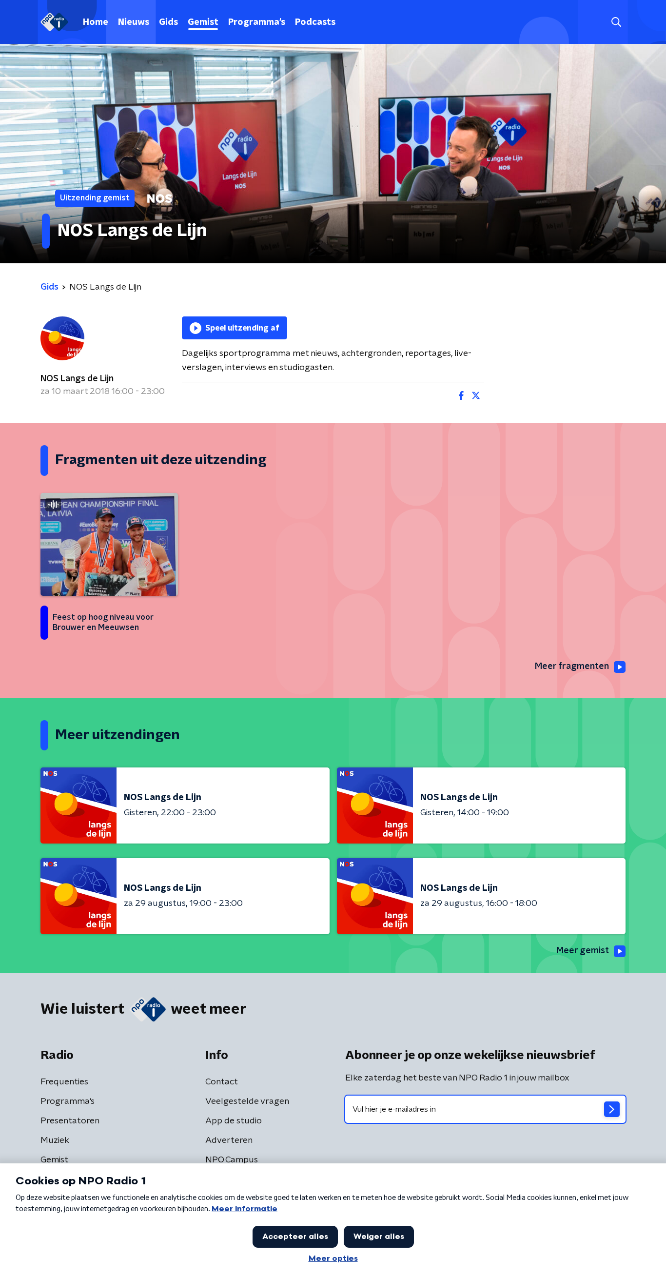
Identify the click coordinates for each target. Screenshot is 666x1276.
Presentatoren (69, 1121)
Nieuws (133, 22)
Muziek (54, 1140)
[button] (616, 22)
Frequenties (64, 1082)
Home (95, 22)
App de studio (233, 1121)
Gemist (203, 22)
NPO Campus (231, 1160)
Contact (221, 1082)
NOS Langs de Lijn (77, 378)
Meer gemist (582, 950)
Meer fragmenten (572, 666)
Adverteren (229, 1140)
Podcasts (315, 22)
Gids (168, 22)
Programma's (256, 22)
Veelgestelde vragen (247, 1101)
